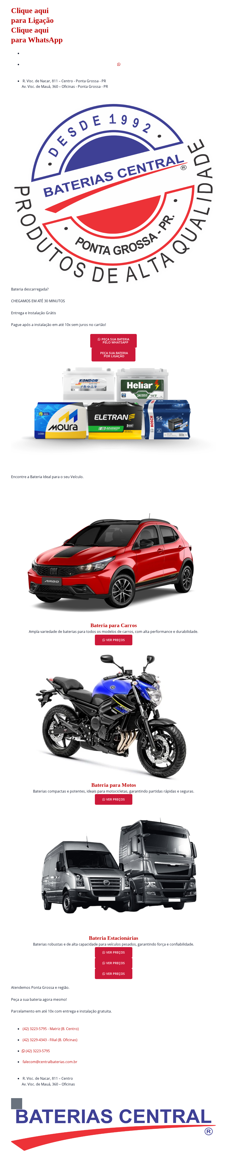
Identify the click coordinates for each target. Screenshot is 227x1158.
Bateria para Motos (113, 785)
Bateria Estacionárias (113, 938)
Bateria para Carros (113, 625)
